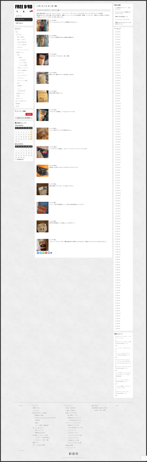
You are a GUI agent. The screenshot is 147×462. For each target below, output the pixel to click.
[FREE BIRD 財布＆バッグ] (23, 7)
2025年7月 (117, 57)
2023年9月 (117, 111)
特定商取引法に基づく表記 (99, 408)
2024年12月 (118, 72)
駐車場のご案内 (39, 415)
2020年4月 (118, 208)
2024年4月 (117, 93)
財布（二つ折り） (21, 39)
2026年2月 (117, 42)
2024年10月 (118, 78)
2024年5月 (117, 90)
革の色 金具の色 (70, 408)
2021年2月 (117, 185)
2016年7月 (117, 316)
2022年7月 (117, 147)
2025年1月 (117, 70)
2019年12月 (118, 218)
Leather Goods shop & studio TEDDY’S (45, 418)
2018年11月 (117, 252)
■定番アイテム (20, 52)
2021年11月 (117, 165)
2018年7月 (117, 262)
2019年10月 (118, 223)
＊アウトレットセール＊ (23, 49)
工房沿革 (37, 420)
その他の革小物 (21, 90)
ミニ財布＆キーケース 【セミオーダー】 (123, 8)
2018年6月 (117, 264)
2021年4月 (117, 180)
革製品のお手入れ (40, 432)
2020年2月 (118, 213)
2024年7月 (117, 85)
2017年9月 (117, 287)
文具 (18, 83)
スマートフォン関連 (22, 80)
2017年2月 (117, 305)
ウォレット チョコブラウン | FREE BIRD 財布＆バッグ (122, 380)
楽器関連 (19, 85)
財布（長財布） (21, 37)
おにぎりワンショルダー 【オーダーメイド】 (123, 337)
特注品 (18, 96)
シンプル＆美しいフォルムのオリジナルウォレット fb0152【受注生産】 (123, 374)
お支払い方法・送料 (100, 410)
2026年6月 (117, 32)
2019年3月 (117, 241)
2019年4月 (117, 239)
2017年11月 (117, 282)
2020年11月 (118, 190)
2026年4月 (117, 37)
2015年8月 (117, 321)
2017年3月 (117, 303)
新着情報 (18, 103)
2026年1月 (117, 44)
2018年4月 (117, 269)
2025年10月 (118, 52)
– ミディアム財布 (22, 62)
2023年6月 (117, 119)
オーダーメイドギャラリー (73, 423)
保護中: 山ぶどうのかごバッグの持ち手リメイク (123, 23)
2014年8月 (117, 328)
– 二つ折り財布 (22, 60)
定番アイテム (36, 408)
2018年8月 (117, 259)
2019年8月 (117, 229)
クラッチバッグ (72, 430)
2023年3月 (117, 126)
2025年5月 (117, 62)
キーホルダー (20, 78)
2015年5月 (117, 326)
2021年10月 (118, 167)
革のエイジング (39, 430)
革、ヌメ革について (38, 428)
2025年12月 (118, 47)
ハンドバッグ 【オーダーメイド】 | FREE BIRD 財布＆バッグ (122, 354)
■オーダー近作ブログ (21, 101)
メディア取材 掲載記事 (41, 425)
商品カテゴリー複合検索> (23, 117)
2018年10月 (118, 254)
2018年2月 (117, 275)
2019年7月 (117, 231)
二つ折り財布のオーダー (74, 420)
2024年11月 (118, 75)
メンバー (21, 450)
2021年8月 (117, 172)
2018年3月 (117, 272)
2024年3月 (117, 95)
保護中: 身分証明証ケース (121, 16)
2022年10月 (118, 139)
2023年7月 (117, 116)
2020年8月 (118, 198)
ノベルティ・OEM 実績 (42, 440)
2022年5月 (117, 152)
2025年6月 (117, 60)
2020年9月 (118, 195)
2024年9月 (117, 80)
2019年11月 (117, 221)
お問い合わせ (19, 23)
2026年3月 (117, 39)
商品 (17, 32)
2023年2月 (117, 129)
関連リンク (36, 442)
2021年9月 (117, 170)
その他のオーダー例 (73, 440)
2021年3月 (117, 182)
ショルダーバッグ (73, 432)
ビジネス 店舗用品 (21, 70)
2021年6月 (117, 177)
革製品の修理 (69, 445)
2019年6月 (117, 234)
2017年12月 (117, 280)
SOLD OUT (19, 47)
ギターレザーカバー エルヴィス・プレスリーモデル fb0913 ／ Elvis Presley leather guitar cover (123, 361)
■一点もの (19, 34)
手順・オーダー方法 (71, 413)
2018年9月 (117, 257)
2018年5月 (117, 267)
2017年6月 (117, 295)
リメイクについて (70, 448)
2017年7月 (117, 293)
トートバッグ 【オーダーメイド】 (123, 348)
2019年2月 (117, 244)
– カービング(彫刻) (22, 65)
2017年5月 (117, 298)
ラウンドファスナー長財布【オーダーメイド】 (123, 13)
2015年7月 (117, 323)
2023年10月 (118, 108)
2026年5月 (117, 34)
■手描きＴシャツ (21, 93)
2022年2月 (117, 159)
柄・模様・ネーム (73, 415)
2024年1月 (117, 101)
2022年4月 (117, 154)
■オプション (20, 98)
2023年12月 (118, 103)
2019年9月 (117, 226)
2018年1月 (117, 277)
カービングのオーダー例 (74, 442)
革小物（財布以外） (22, 42)
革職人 (37, 423)
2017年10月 (118, 285)
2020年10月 (118, 193)
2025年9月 (117, 55)
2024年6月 (117, 88)
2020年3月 (118, 211)
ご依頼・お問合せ (70, 410)
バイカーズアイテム (22, 75)
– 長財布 (20, 57)
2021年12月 (118, 162)
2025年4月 (117, 65)
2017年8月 (117, 290)
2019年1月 (117, 246)
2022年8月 (117, 144)
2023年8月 (117, 113)
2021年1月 (117, 188)
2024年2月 (117, 98)
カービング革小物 (21, 44)
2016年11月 (117, 310)
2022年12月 (118, 134)
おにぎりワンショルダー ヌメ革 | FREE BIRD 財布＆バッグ (123, 342)
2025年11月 (118, 49)
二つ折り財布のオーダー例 (75, 427)
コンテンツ (19, 16)
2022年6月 (117, 149)
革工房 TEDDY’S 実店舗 (39, 413)
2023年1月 (117, 131)
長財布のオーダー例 (73, 425)
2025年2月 (117, 67)
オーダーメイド (20, 19)
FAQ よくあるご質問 (39, 445)
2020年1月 (117, 216)
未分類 (17, 106)
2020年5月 (118, 206)
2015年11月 (117, 318)
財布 (18, 55)
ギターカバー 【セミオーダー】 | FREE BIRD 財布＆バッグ (123, 367)
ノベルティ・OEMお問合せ (42, 437)
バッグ (19, 88)
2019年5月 (117, 236)
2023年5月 (117, 121)
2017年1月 (117, 308)
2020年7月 (117, 200)
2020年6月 (118, 203)
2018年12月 (118, 249)
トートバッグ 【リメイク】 (122, 19)
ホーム (21, 405)
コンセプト (36, 410)
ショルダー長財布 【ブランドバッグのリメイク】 (123, 387)
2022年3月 (117, 157)
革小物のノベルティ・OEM (40, 435)
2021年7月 (117, 175)
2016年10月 (118, 313)
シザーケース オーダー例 (75, 435)
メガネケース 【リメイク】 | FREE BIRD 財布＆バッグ (122, 392)
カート (117, 405)
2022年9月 (117, 142)
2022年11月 (118, 136)
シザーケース (20, 73)
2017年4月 (117, 300)
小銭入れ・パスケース (22, 67)
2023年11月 (118, 106)
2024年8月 (117, 83)
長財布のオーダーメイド (74, 418)
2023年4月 (117, 124)
